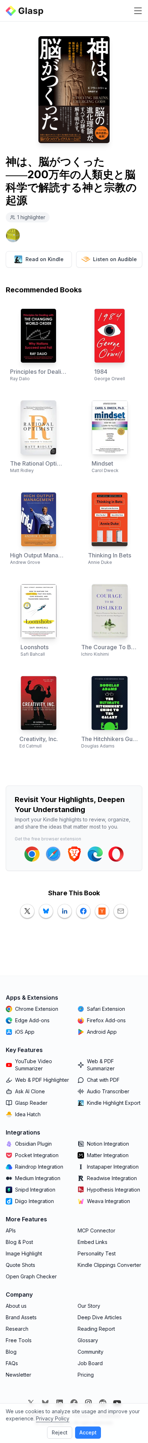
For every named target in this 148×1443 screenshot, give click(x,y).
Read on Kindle (45, 259)
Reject (60, 1432)
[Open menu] (138, 11)
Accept (88, 1432)
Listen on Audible (115, 259)
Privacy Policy (52, 1418)
